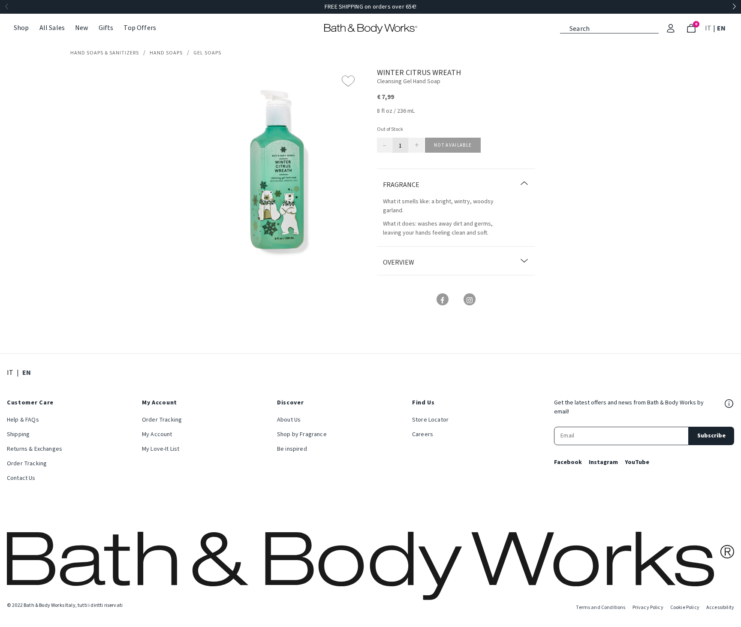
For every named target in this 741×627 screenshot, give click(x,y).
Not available (453, 145)
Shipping (18, 434)
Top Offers (140, 28)
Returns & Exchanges (34, 449)
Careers (422, 434)
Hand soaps (166, 53)
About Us (289, 420)
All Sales (52, 28)
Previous (7, 7)
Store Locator (430, 420)
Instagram (603, 462)
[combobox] (609, 28)
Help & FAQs (23, 420)
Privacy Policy (648, 607)
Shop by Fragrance (302, 434)
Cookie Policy (684, 607)
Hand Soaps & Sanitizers (104, 53)
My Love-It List (160, 449)
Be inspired (292, 449)
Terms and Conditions (600, 607)
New (81, 28)
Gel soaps (207, 53)
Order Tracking (27, 463)
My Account (157, 434)
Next (734, 7)
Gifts (106, 28)
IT (709, 28)
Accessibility (720, 607)
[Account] (670, 28)
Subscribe (711, 435)
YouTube (637, 462)
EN (722, 28)
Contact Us (21, 478)
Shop (21, 28)
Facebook (568, 462)
